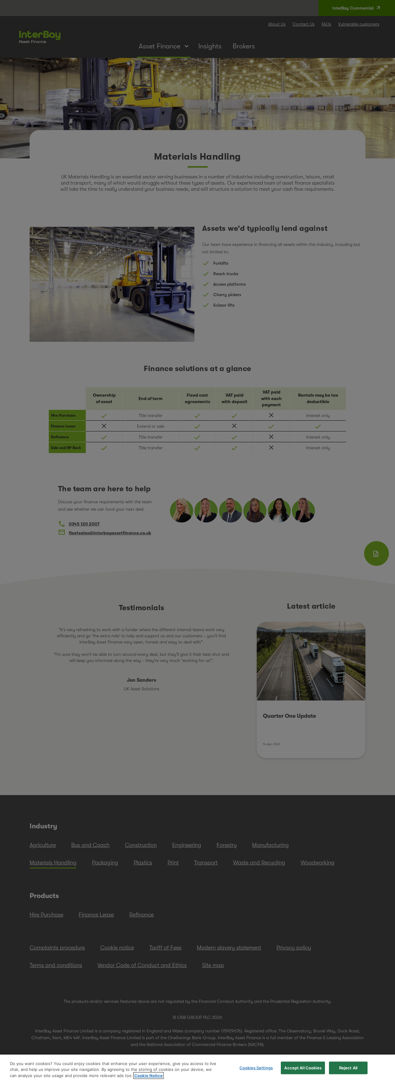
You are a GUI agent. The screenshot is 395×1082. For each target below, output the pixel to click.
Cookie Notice (148, 1075)
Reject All (348, 1067)
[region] (197, 1068)
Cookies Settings (256, 1067)
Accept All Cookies (302, 1067)
